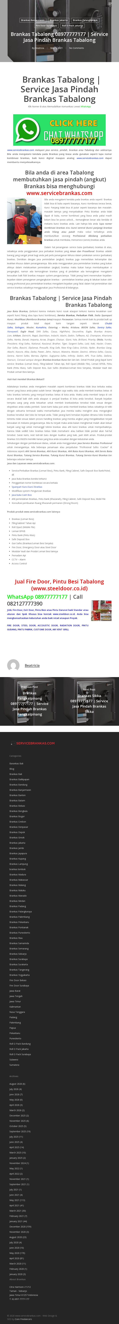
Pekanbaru (14, 1033)
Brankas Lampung (18, 863)
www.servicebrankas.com (20, 150)
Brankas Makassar (18, 879)
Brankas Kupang (17, 858)
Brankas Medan (17, 900)
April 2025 (14, 1147)
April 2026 (14, 1104)
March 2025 (15, 1152)
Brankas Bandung (18, 784)
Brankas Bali (15, 774)
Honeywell (12, 331)
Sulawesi (13, 1059)
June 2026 (14, 1094)
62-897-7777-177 (20, 1299)
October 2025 (16, 1126)
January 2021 (15, 1221)
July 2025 (13, 1136)
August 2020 (15, 1237)
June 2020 (14, 1247)
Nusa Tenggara (17, 1011)
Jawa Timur (15, 1001)
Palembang (15, 1022)
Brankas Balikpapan (19, 779)
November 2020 (17, 1231)
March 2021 (15, 1210)
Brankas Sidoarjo (18, 953)
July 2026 (13, 1089)
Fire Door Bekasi (17, 980)
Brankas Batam (17, 800)
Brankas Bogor (17, 816)
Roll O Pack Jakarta (72, 25)
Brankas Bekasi (17, 805)
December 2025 (17, 1115)
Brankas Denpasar (18, 826)
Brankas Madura (17, 874)
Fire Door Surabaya (46, 25)
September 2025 (17, 1131)
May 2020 (14, 1253)
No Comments (76, 47)
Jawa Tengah (15, 996)
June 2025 (14, 1141)
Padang (13, 1017)
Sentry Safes (104, 327)
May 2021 (14, 1200)
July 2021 (13, 1189)
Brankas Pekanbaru (19, 922)
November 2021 (17, 1179)
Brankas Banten (17, 795)
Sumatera (14, 1064)
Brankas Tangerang (19, 969)
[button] (110, 3)
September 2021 (17, 1184)
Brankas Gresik (16, 837)
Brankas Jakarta (59, 20)
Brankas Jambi (16, 848)
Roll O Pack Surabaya (20, 1054)
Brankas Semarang (19, 948)
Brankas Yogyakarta (19, 974)
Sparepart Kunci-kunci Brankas (27, 486)
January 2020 (15, 1274)
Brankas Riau (16, 937)
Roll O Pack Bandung (20, 1043)
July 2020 (13, 1242)
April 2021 (14, 1205)
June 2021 (14, 1194)
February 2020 (16, 1268)
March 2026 (15, 1110)
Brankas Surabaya (18, 959)
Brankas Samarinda (19, 943)
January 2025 (15, 1157)
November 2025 (17, 1120)
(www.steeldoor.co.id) (59, 588)
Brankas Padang (17, 906)
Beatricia (39, 47)
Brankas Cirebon (17, 821)
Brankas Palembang (19, 916)
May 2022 (14, 1168)
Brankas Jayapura (18, 853)
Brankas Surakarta (18, 964)
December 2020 (17, 1226)
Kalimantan (15, 1006)
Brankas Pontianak (18, 927)
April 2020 (14, 1258)
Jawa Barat (14, 990)
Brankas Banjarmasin (32, 20)
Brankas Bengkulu (18, 811)
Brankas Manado (18, 895)
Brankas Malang (17, 885)
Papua (12, 1027)
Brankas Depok (17, 832)
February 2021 (16, 1216)
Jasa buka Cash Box (22, 494)
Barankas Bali (16, 763)
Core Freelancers (23, 1319)
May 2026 (14, 1099)
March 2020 (15, 1263)
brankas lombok (17, 869)
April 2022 (14, 1173)
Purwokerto (15, 1038)
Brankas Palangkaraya (85, 20)
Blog (11, 768)
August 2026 (15, 1083)
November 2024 (17, 1163)
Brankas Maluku (17, 890)
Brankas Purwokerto (19, 932)
